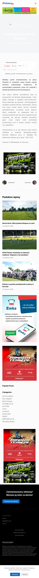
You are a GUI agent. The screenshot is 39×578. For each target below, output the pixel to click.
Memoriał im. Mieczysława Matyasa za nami (18, 223)
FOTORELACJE (7, 404)
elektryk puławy (22, 547)
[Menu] (36, 3)
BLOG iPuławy (7, 401)
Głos (5, 69)
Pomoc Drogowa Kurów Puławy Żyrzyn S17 (20, 552)
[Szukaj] (31, 3)
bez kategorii (7, 399)
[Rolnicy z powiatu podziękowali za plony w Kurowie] (19, 271)
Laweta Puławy (19, 553)
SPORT (4, 416)
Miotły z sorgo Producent (9, 546)
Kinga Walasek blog (22, 546)
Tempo (19, 65)
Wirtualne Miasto (8, 421)
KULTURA (5, 406)
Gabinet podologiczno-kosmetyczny (17, 546)
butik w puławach (31, 547)
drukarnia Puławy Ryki (8, 553)
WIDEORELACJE (8, 419)
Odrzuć (25, 574)
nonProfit (5, 411)
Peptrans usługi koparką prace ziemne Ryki (23, 555)
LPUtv (4, 409)
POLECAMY (6, 414)
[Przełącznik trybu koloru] (27, 3)
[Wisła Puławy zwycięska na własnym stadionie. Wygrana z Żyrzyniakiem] (19, 239)
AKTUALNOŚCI (28, 26)
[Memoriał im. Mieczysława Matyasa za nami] (19, 210)
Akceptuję (15, 574)
